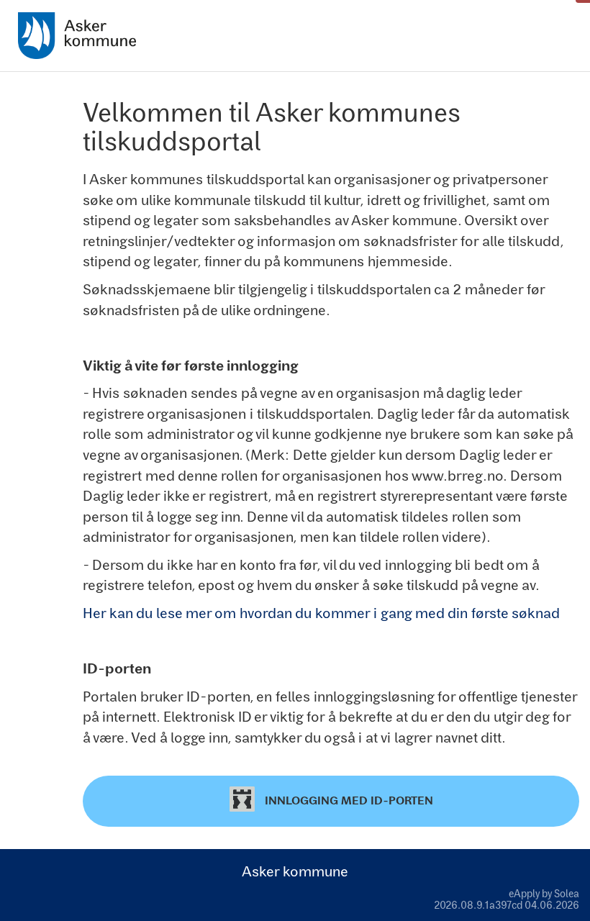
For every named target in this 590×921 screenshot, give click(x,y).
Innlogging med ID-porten (347, 800)
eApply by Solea (544, 893)
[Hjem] (77, 35)
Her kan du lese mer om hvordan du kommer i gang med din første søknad (321, 612)
